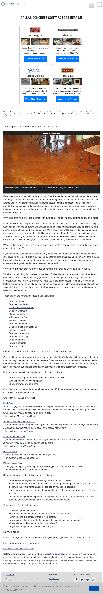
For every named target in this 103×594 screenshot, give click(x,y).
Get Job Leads (54, 579)
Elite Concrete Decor (13, 463)
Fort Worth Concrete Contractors (18, 549)
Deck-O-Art (8, 403)
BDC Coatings (10, 451)
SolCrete (81, 188)
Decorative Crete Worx (14, 436)
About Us (10, 575)
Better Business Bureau (13, 116)
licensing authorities (79, 114)
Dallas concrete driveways (21, 307)
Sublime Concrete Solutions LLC (19, 421)
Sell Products (53, 582)
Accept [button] (94, 588)
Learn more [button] (18, 590)
